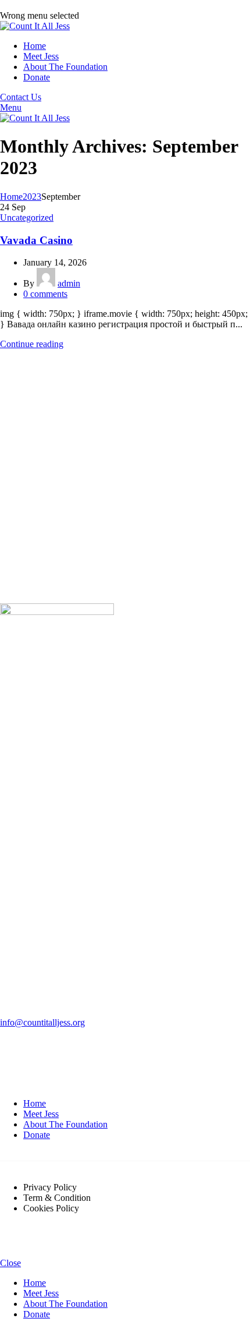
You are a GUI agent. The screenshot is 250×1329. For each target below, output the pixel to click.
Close (10, 1263)
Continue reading (31, 344)
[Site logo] (35, 26)
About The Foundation (65, 1124)
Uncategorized (26, 217)
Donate (36, 1135)
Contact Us (20, 97)
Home (11, 197)
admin (69, 283)
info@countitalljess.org (42, 1022)
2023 (32, 197)
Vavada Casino (36, 240)
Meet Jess (41, 1114)
